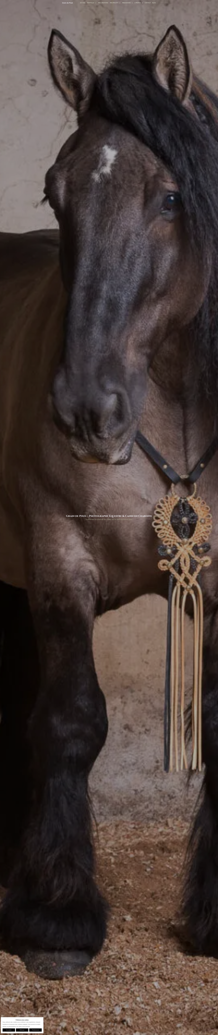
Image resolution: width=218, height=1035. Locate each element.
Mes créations (103, 3)
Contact (148, 3)
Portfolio (90, 3)
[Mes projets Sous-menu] (119, 3)
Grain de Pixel (67, 3)
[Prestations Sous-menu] (132, 3)
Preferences (35, 1030)
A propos (138, 3)
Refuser (22, 1030)
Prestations (126, 3)
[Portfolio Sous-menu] (95, 3)
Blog (154, 3)
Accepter (8, 1030)
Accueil (82, 3)
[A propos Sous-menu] (142, 3)
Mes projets (114, 3)
